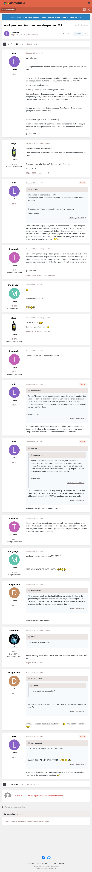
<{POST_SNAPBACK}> (77, 218)
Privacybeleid (42, 863)
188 (15, 651)
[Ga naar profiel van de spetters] (14, 592)
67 (15, 270)
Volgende (15, 44)
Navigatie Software (30, 35)
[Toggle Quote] (29, 189)
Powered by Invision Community (46, 868)
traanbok (14, 249)
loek (14, 53)
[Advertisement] (46, 841)
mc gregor (13, 285)
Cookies (61, 863)
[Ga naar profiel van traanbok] (14, 257)
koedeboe (14, 630)
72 (15, 605)
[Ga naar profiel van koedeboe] (14, 639)
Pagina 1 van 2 (32, 44)
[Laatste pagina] (22, 44)
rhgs (13, 143)
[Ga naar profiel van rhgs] (14, 152)
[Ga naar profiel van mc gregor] (14, 293)
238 (15, 306)
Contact (53, 863)
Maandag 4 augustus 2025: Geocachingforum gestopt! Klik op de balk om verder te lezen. (46, 17)
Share (67, 33)
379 (15, 164)
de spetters (14, 584)
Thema (30, 863)
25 (15, 74)
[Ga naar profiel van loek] (6, 33)
